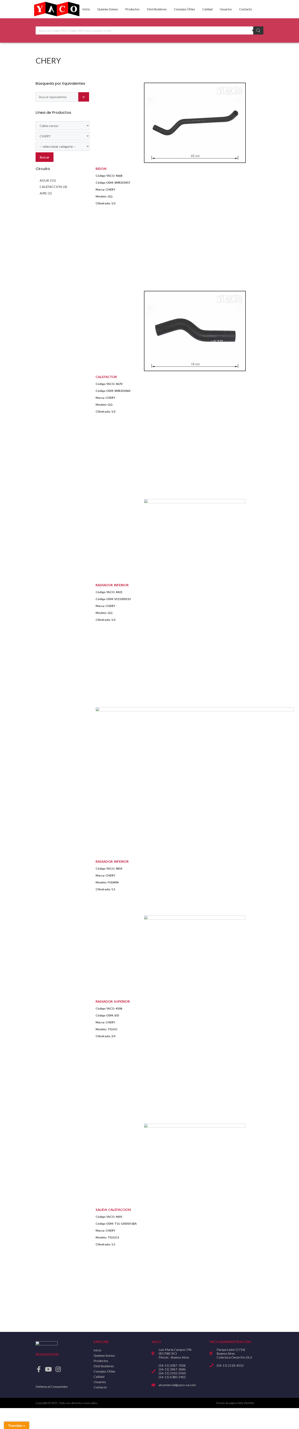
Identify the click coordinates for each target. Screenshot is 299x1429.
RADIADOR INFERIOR (112, 585)
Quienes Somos (107, 9)
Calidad (207, 9)
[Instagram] (58, 1369)
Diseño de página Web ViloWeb (235, 1403)
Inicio (86, 9)
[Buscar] (258, 30)
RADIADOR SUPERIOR (113, 1001)
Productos (132, 9)
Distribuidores (157, 9)
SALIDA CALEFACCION (113, 1209)
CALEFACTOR (106, 377)
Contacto (245, 9)
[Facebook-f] (39, 1369)
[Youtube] (48, 1369)
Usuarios (226, 9)
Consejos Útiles (184, 9)
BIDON (101, 168)
